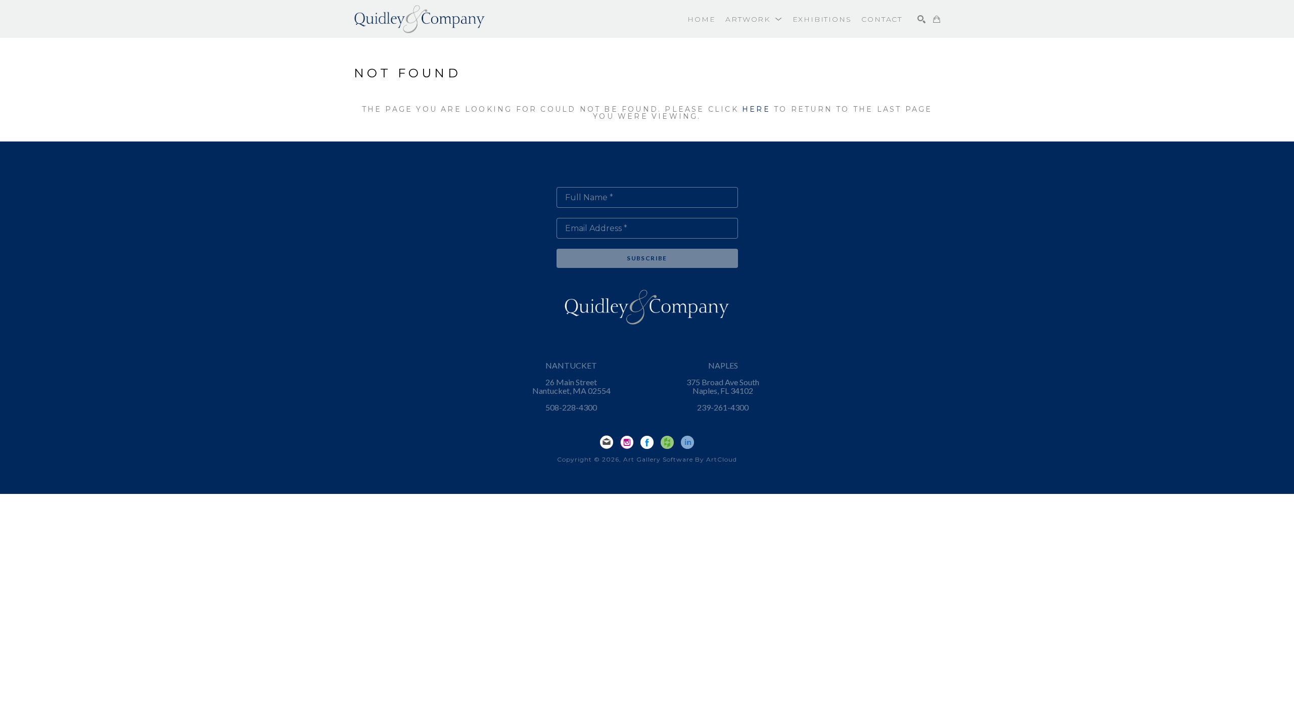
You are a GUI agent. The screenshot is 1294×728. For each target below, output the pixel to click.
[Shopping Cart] (936, 19)
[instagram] (626, 442)
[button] (753, 19)
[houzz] (667, 442)
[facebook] (647, 442)
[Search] (921, 19)
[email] (606, 442)
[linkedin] (687, 442)
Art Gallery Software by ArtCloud (680, 459)
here (756, 109)
